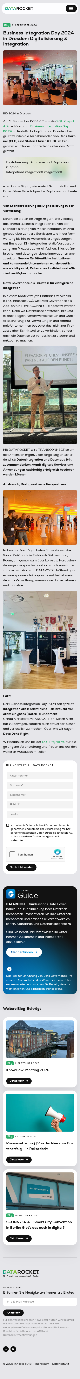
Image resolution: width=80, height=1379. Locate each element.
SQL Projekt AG (53, 741)
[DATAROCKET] (19, 8)
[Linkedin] (6, 1349)
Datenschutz (60, 1364)
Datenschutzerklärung (39, 825)
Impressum (42, 1364)
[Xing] (13, 1349)
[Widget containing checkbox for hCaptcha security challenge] (35, 854)
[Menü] (71, 8)
